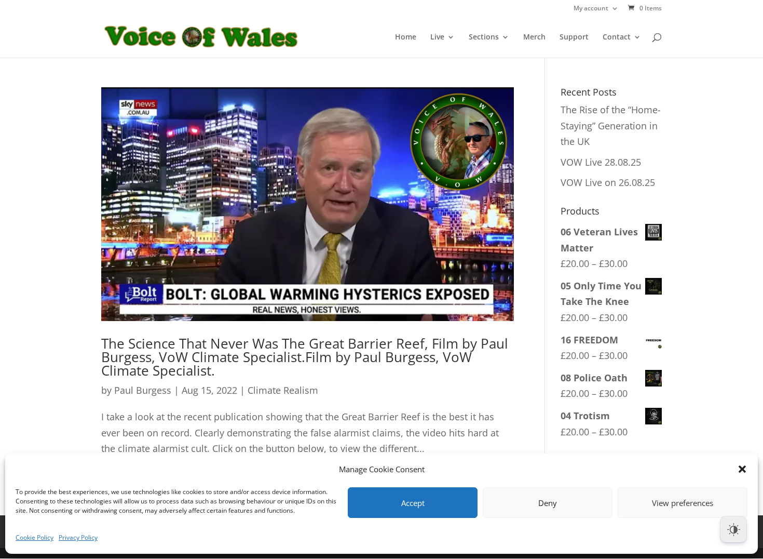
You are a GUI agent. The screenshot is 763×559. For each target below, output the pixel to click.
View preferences (682, 503)
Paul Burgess (142, 390)
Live (437, 37)
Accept (413, 503)
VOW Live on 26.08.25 (608, 182)
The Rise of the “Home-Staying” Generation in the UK (611, 125)
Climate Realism (283, 390)
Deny (547, 503)
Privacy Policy (78, 537)
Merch (534, 37)
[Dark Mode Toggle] (733, 529)
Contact (617, 37)
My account (591, 8)
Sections (484, 37)
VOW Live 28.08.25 (601, 162)
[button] (742, 469)
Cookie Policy (34, 537)
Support (574, 37)
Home (405, 37)
